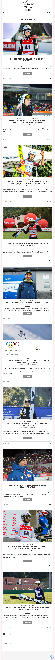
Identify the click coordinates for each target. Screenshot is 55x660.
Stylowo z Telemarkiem (31, 304)
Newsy (23, 56)
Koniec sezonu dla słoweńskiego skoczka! (27, 60)
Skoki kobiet (19, 118)
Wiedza (31, 358)
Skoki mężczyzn (30, 56)
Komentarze (25, 358)
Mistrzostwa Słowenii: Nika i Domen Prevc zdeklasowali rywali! (27, 121)
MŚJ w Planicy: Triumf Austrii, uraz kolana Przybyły (27, 486)
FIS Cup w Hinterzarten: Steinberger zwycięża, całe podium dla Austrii (27, 183)
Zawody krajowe (35, 118)
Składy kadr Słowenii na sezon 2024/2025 (27, 303)
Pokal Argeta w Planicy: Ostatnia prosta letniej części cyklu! (27, 609)
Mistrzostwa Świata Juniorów (13, 482)
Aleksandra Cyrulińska (30, 62)
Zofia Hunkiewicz (30, 550)
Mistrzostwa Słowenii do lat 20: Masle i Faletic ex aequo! (28, 425)
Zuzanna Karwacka (31, 247)
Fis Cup (23, 179)
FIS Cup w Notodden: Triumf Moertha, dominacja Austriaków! (27, 547)
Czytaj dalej (27, 73)
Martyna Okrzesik (30, 489)
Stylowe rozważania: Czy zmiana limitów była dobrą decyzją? (27, 362)
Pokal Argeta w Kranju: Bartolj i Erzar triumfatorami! (27, 244)
